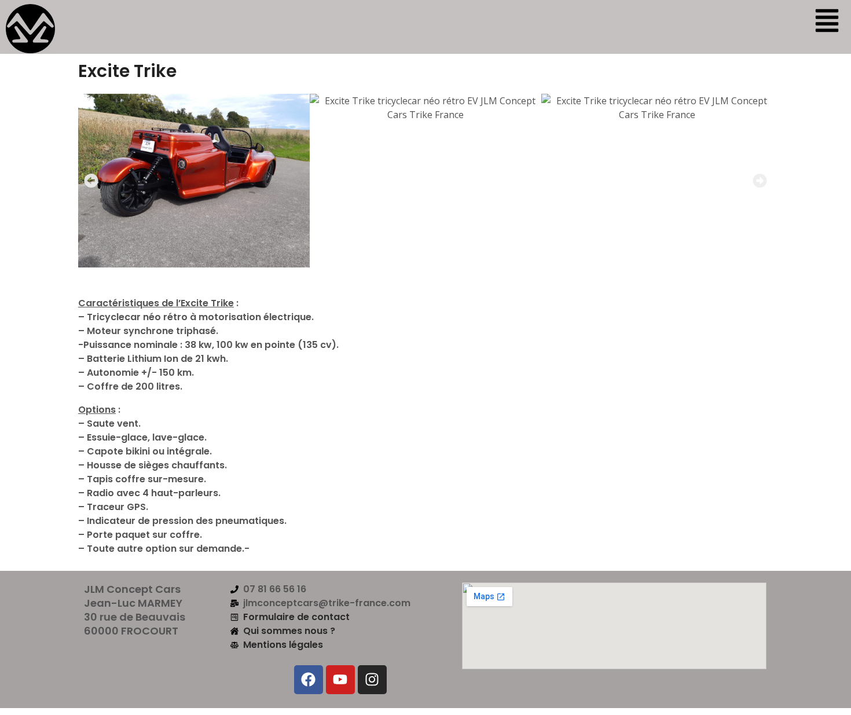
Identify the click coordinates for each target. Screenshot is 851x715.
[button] (91, 180)
